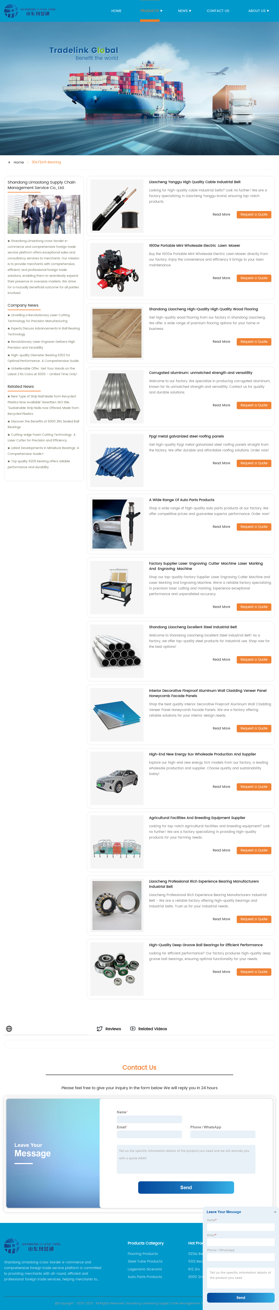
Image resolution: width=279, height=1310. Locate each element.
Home (116, 11)
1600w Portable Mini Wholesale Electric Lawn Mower (194, 245)
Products (150, 11)
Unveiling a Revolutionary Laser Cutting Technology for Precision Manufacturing (39, 318)
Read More (221, 214)
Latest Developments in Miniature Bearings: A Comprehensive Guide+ (43, 451)
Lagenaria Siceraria (145, 1269)
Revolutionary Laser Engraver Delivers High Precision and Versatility (41, 344)
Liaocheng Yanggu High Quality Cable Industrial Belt (195, 182)
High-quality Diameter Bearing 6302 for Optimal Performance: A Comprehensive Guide (43, 358)
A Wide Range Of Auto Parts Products (181, 500)
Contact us (218, 11)
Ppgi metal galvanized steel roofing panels (186, 436)
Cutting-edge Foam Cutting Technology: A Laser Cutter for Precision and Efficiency (42, 437)
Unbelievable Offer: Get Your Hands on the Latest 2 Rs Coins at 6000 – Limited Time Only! (42, 371)
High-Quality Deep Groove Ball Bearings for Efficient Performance (206, 945)
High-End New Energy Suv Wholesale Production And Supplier (202, 754)
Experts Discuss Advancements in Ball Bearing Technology (44, 331)
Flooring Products (143, 1253)
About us (256, 11)
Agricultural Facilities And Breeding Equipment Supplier (197, 818)
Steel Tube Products (145, 1261)
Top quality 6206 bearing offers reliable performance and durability (39, 464)
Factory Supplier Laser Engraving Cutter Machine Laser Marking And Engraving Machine (206, 566)
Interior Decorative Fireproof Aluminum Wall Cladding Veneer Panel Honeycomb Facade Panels (208, 693)
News (183, 11)
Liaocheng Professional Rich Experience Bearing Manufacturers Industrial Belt (204, 884)
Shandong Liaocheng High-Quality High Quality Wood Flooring (203, 309)
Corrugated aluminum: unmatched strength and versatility (200, 373)
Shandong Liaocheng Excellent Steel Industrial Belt (193, 627)
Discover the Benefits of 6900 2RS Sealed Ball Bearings (43, 424)
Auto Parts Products (145, 1277)
